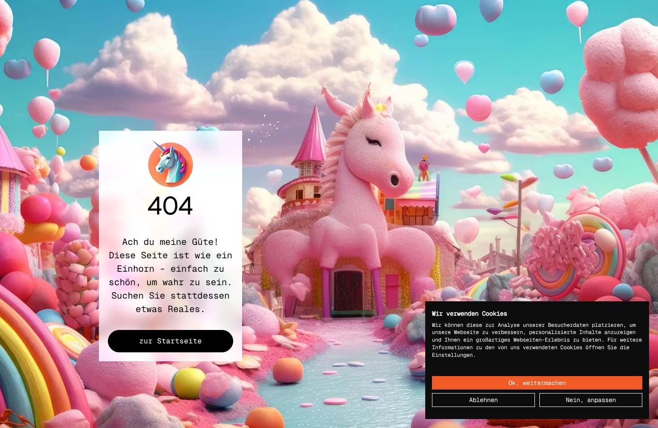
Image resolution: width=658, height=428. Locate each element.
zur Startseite (170, 341)
